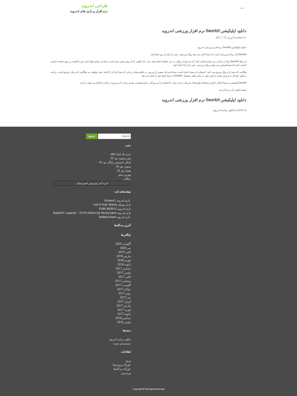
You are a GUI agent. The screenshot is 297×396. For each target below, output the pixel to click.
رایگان (127, 178)
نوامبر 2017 (124, 272)
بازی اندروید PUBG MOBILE (115, 208)
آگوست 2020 (123, 243)
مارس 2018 (124, 256)
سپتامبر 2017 (123, 281)
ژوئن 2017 (124, 293)
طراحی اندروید (95, 5)
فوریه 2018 (124, 260)
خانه (242, 8)
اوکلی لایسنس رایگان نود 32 (115, 162)
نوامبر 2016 (124, 322)
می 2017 (125, 297)
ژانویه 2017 (124, 314)
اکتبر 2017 (125, 276)
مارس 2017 (124, 305)
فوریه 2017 (124, 309)
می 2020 (125, 248)
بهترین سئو (125, 174)
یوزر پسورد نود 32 (121, 158)
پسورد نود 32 (123, 166)
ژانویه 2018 (124, 264)
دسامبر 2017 (123, 268)
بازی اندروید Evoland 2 (117, 200)
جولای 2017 (124, 289)
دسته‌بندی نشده (122, 343)
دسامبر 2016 (123, 318)
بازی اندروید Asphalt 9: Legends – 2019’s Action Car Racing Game (92, 212)
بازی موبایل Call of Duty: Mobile (112, 204)
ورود (128, 360)
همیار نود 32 (124, 170)
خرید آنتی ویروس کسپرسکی (92, 183)
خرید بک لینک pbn (121, 154)
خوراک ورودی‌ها (122, 364)
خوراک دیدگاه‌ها (122, 369)
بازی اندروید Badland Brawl (115, 217)
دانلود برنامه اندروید (224, 110)
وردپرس (126, 373)
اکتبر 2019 (125, 252)
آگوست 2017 (123, 285)
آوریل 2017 (124, 301)
